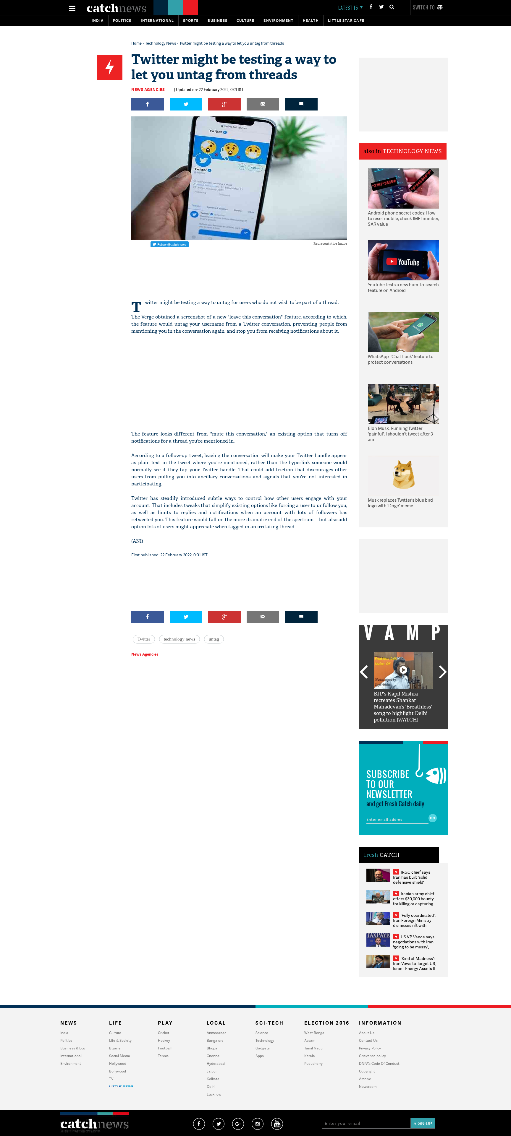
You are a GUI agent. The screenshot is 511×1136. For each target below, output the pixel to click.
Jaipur (212, 1071)
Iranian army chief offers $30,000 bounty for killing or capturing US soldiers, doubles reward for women (413, 903)
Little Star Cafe (346, 20)
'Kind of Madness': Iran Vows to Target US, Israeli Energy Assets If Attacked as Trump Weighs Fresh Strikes (414, 968)
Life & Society (120, 1040)
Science (262, 1032)
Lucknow (214, 1094)
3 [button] (403, 734)
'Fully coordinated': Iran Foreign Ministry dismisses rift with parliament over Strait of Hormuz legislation (414, 925)
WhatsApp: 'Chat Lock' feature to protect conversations (401, 359)
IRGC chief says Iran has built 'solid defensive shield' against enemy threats (414, 879)
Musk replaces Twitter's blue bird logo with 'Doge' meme (400, 503)
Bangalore (215, 1040)
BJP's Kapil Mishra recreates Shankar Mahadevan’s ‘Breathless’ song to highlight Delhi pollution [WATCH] (403, 707)
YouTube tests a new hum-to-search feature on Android (403, 287)
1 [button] (386, 734)
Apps (260, 1055)
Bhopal (212, 1048)
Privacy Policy (370, 1048)
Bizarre (115, 1048)
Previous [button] (363, 672)
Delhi (211, 1086)
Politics (122, 20)
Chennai (213, 1055)
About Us (366, 1032)
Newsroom (367, 1086)
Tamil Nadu (313, 1048)
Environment (278, 20)
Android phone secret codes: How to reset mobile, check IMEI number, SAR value (403, 218)
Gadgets (263, 1048)
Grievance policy (372, 1055)
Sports (190, 20)
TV (111, 1078)
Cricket (163, 1032)
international (157, 20)
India (98, 20)
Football (165, 1048)
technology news (179, 639)
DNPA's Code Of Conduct (379, 1063)
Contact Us (368, 1040)
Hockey (164, 1040)
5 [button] (421, 734)
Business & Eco (72, 1048)
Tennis (163, 1055)
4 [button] (412, 734)
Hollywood (117, 1063)
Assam (309, 1040)
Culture (245, 20)
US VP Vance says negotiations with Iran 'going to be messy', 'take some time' (413, 944)
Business (217, 20)
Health (311, 20)
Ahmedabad (217, 1032)
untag (214, 639)
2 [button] (394, 734)
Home (136, 43)
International (71, 1055)
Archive (365, 1078)
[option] (403, 687)
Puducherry (313, 1063)
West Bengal (314, 1032)
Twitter (144, 639)
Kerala (309, 1055)
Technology (265, 1040)
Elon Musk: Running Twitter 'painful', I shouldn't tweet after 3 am (400, 434)
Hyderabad (216, 1063)
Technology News (160, 43)
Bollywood (117, 1071)
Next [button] (443, 672)
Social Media (119, 1055)
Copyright (367, 1071)
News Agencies (148, 89)
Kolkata (213, 1078)
